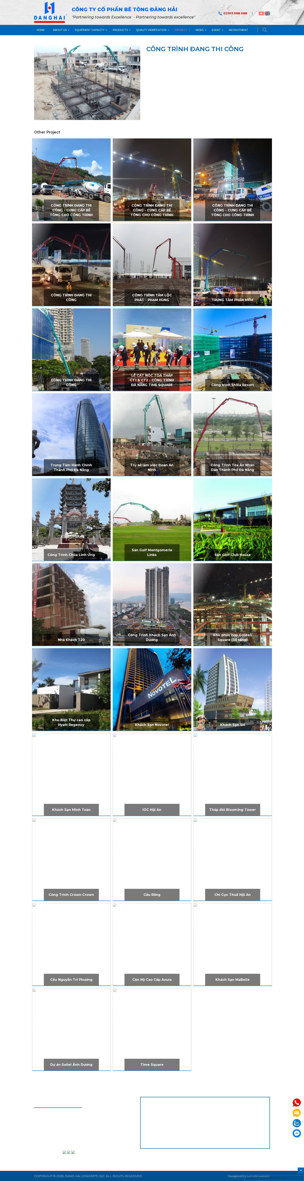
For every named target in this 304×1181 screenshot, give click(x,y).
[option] (87, 83)
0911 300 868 (81, 1129)
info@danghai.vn (56, 1143)
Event (216, 29)
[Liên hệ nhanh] (297, 1102)
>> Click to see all (71, 206)
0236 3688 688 (58, 1129)
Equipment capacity (89, 29)
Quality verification (151, 29)
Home (41, 29)
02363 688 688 (235, 13)
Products (120, 29)
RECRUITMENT (238, 29)
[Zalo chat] (297, 1123)
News (199, 29)
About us (60, 29)
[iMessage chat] (297, 1133)
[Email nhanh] (297, 1112)
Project (181, 29)
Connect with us (45, 1155)
